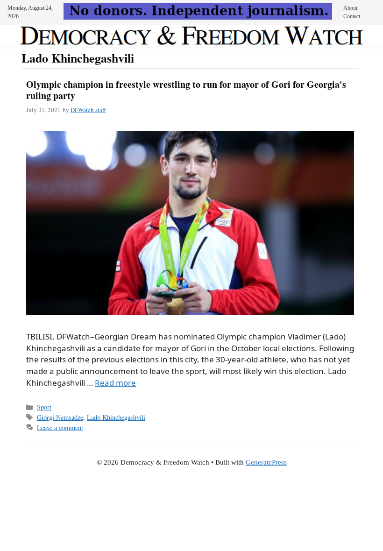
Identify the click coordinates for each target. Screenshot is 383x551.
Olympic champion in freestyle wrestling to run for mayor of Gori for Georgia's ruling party (186, 90)
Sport (44, 407)
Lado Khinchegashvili (116, 417)
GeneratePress (266, 462)
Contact (351, 16)
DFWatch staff (88, 110)
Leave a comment (60, 427)
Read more (115, 382)
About (350, 8)
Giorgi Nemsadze (60, 417)
